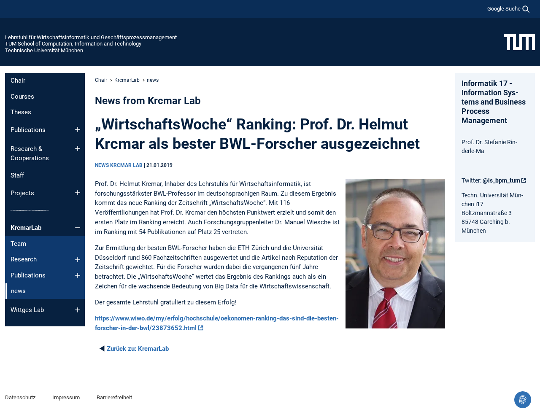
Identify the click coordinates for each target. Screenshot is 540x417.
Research (24, 259)
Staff (17, 175)
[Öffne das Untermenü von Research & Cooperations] (78, 148)
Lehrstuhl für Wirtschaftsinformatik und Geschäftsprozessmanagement (91, 37)
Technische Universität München (44, 50)
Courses (22, 96)
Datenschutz (20, 397)
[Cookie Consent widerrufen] (522, 399)
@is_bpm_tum (501, 180)
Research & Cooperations (30, 153)
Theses (21, 112)
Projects (22, 193)
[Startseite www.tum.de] (519, 42)
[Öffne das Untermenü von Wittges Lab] (78, 310)
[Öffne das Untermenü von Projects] (78, 193)
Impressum (66, 397)
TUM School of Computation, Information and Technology (73, 43)
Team (18, 244)
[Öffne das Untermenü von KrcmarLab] (78, 228)
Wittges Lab (27, 310)
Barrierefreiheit (114, 397)
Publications (28, 130)
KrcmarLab (26, 227)
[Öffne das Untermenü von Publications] (78, 129)
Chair (18, 80)
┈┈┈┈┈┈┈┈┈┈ (30, 210)
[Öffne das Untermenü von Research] (78, 260)
